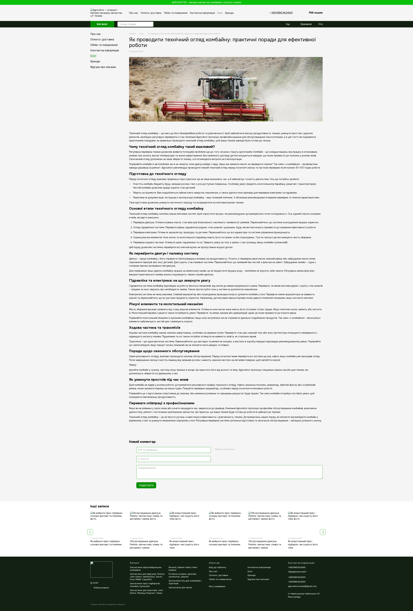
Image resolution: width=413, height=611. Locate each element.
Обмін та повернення (175, 12)
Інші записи (99, 506)
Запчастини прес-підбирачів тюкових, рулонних (145, 585)
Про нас (133, 12)
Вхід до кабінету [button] (217, 567)
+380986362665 (281, 12)
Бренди (229, 12)
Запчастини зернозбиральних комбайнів (145, 568)
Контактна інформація (202, 12)
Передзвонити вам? (297, 572)
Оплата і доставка (151, 12)
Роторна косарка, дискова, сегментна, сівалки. (183, 575)
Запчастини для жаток (180, 587)
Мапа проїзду (294, 597)
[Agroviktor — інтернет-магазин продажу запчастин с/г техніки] (101, 569)
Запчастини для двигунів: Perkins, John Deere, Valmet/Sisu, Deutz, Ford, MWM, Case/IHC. (147, 577)
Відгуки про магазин (103, 67)
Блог (220, 12)
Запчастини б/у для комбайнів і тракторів (185, 582)
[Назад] (90, 532)
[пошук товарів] (150, 24)
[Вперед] (323, 532)
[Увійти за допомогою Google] (238, 449)
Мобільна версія (101, 587)
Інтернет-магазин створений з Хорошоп (107, 604)
